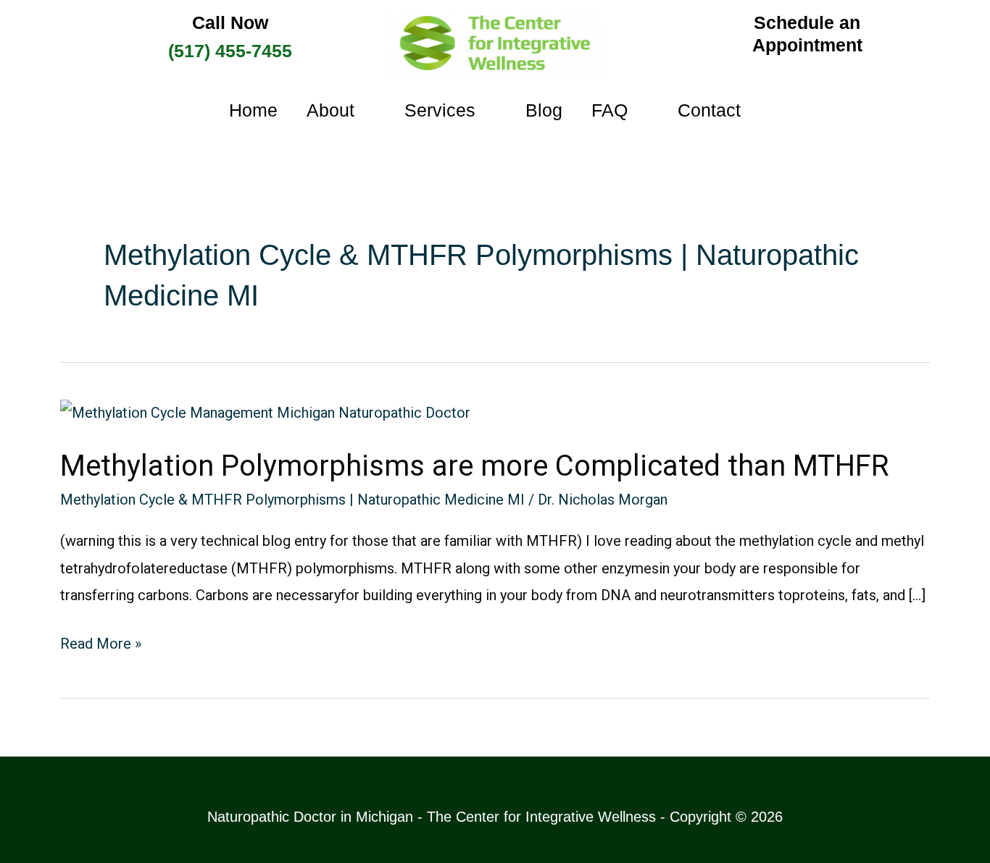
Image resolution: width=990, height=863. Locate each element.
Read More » (100, 641)
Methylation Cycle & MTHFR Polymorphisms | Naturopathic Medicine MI (292, 499)
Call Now (230, 22)
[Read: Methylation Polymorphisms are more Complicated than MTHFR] (265, 412)
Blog (543, 110)
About (330, 110)
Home (253, 110)
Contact (709, 110)
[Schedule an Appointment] (670, 34)
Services (439, 110)
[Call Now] (90, 40)
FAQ (609, 110)
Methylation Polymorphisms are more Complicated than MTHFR (474, 466)
